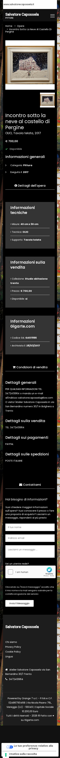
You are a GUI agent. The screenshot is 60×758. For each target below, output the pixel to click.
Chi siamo (11, 642)
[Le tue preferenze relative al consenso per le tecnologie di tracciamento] (6, 755)
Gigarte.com (31, 720)
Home (8, 26)
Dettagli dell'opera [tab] (31, 185)
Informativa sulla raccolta (20, 754)
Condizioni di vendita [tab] (32, 367)
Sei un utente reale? (17, 563)
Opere (20, 26)
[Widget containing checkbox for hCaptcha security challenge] (30, 572)
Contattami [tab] (31, 485)
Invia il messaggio (20, 603)
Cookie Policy (13, 651)
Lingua (9, 656)
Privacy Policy (13, 647)
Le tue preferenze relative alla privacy (33, 747)
